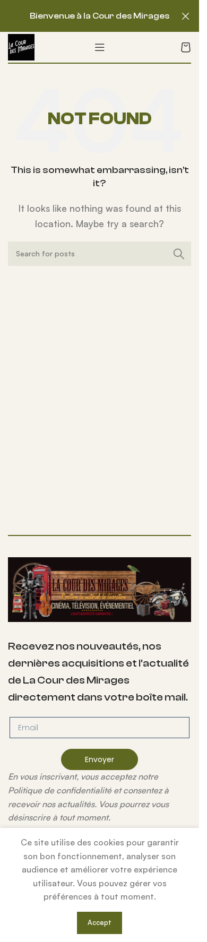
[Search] (179, 253)
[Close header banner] (185, 16)
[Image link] (99, 588)
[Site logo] (21, 46)
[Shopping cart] (185, 47)
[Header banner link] (99, 16)
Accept (99, 922)
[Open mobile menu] (99, 47)
